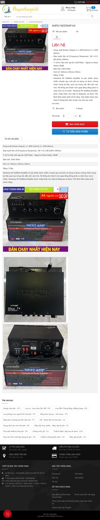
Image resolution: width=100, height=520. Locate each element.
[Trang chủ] (20, 6)
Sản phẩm (79, 478)
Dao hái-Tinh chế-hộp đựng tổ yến (19, 437)
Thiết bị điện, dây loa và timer (68, 431)
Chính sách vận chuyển (61, 507)
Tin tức (55, 482)
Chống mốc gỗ (41, 431)
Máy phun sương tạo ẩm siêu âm (19, 420)
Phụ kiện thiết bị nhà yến (15, 431)
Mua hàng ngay (77, 124)
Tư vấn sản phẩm (77, 131)
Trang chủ (5, 22)
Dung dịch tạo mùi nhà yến (16, 425)
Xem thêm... (56, 103)
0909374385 (92, 2)
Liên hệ (55, 478)
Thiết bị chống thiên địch (52, 437)
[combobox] (8, 16)
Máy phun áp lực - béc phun (54, 414)
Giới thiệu (79, 474)
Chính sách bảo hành (83, 501)
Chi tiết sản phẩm (12, 139)
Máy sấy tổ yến (78, 437)
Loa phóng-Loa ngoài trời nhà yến (19, 414)
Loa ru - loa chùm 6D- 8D (37, 408)
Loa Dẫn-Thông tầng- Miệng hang (71, 408)
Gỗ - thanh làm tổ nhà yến (52, 420)
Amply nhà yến (19, 22)
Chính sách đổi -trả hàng (84, 494)
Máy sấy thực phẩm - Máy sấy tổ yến (51, 425)
